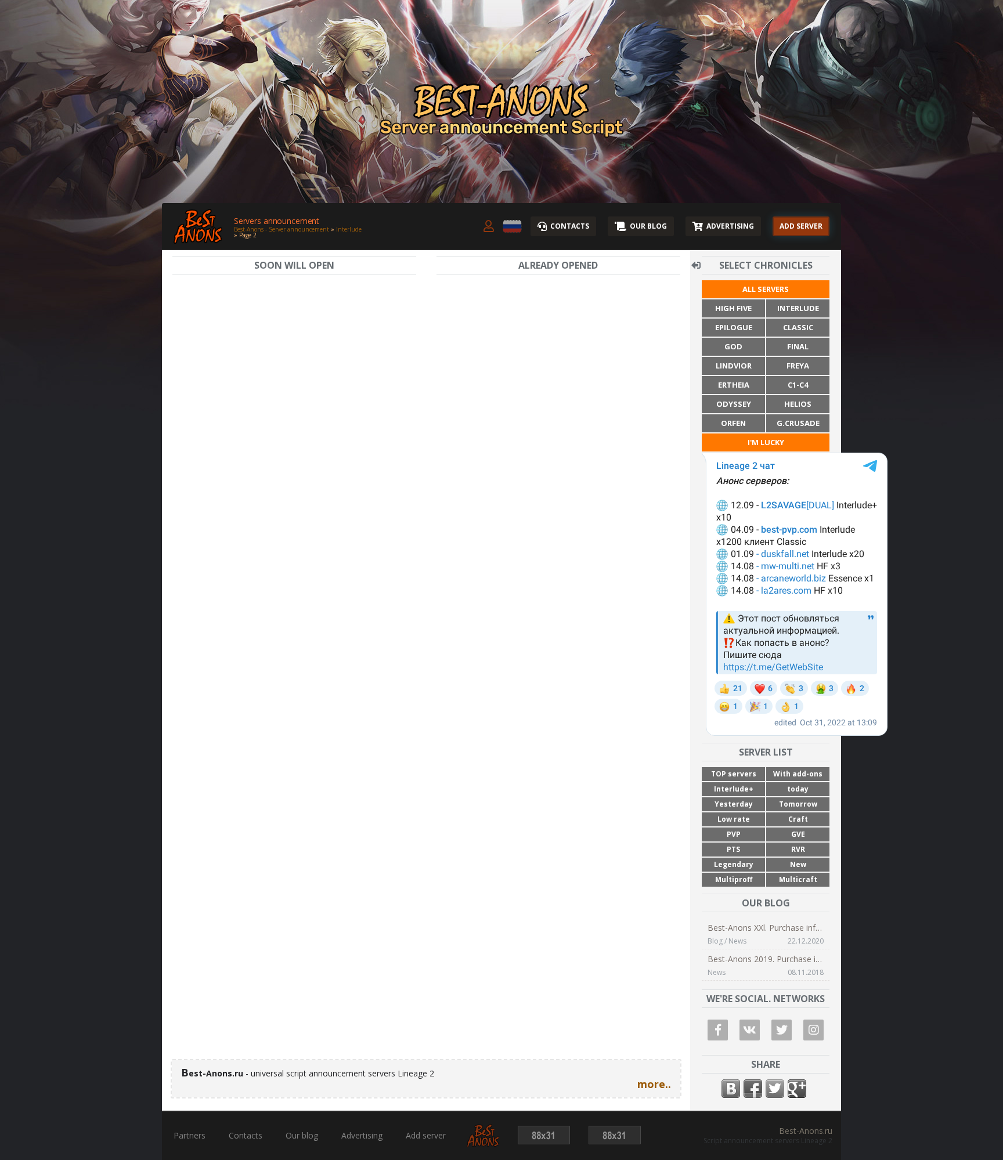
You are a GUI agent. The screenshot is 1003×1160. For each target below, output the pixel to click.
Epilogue (733, 327)
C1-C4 (798, 385)
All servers (765, 289)
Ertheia (733, 385)
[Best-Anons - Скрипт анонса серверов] (483, 1142)
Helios (797, 404)
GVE (798, 834)
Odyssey (733, 404)
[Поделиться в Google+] (797, 1088)
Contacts (245, 1136)
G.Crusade (798, 423)
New (798, 864)
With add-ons (797, 774)
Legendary (733, 864)
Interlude (798, 308)
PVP (734, 834)
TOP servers (733, 774)
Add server (426, 1136)
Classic (798, 327)
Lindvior (734, 365)
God (733, 346)
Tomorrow (798, 804)
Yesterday (734, 804)
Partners (189, 1136)
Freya (797, 365)
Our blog (302, 1136)
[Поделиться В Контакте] (730, 1088)
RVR (798, 849)
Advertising (362, 1136)
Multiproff (733, 879)
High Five (733, 308)
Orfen (733, 423)
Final (798, 346)
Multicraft (798, 879)
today (798, 789)
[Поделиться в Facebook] (753, 1088)
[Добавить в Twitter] (775, 1088)
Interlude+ (733, 789)
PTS (733, 849)
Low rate (733, 819)
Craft (798, 819)
